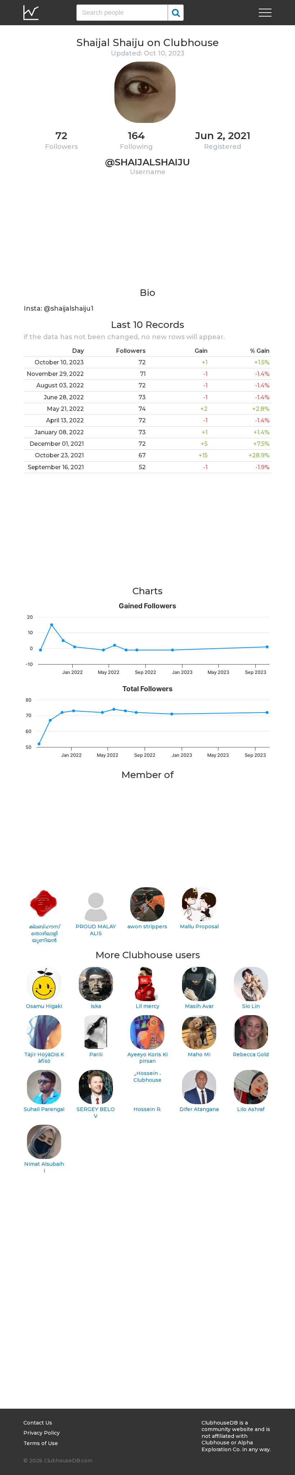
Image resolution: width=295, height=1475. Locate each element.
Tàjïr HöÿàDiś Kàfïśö (44, 1058)
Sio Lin (251, 1006)
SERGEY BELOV (96, 1112)
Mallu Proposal (199, 926)
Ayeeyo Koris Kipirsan (147, 1058)
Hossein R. (147, 1109)
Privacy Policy (41, 1433)
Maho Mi (199, 1054)
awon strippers (147, 926)
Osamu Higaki (44, 1006)
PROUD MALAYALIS (96, 930)
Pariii (96, 1054)
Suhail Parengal (44, 1109)
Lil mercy (147, 1006)
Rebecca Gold (251, 1054)
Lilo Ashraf (250, 1109)
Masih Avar (199, 1006)
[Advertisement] (147, 236)
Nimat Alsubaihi (44, 1167)
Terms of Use (40, 1443)
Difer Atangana (199, 1109)
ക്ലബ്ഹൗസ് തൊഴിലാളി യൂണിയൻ (44, 933)
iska (96, 1006)
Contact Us (37, 1423)
